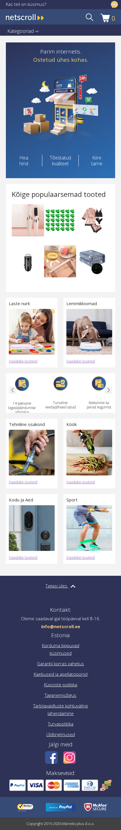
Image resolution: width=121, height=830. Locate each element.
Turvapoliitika (60, 724)
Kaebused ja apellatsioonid (61, 674)
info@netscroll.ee (60, 626)
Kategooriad (20, 31)
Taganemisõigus (60, 695)
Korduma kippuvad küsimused (60, 649)
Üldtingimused (60, 734)
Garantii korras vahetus (60, 663)
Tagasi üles (57, 586)
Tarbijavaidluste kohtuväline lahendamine (60, 709)
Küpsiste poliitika (60, 685)
